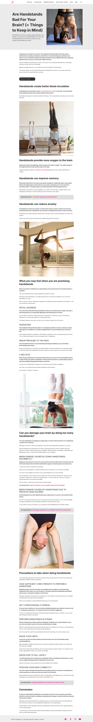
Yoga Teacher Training (62, 2)
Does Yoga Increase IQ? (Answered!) (47, 197)
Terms (42, 719)
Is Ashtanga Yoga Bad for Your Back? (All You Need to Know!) (47, 682)
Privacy (37, 719)
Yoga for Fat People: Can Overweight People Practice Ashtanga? (47, 485)
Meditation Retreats (49, 2)
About (71, 2)
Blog (76, 2)
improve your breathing (43, 170)
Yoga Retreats (38, 2)
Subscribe (29, 2)
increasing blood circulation (48, 91)
